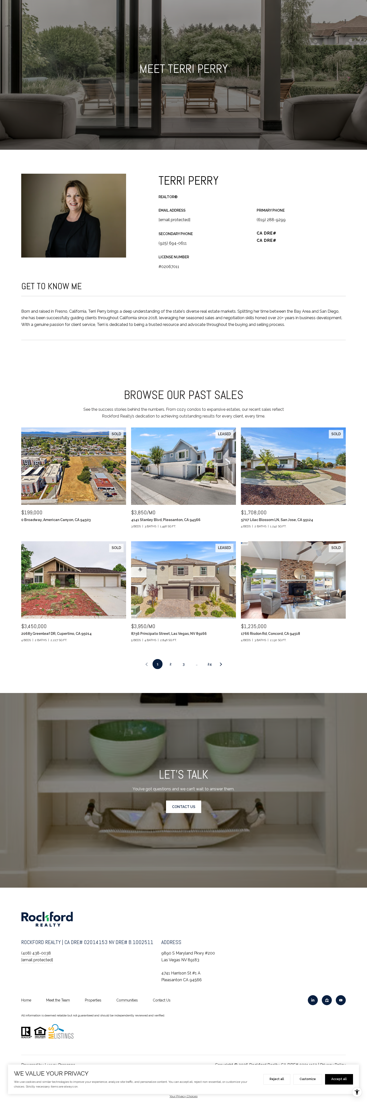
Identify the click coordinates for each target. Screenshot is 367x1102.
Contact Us (162, 1000)
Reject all (277, 1079)
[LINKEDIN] (313, 1000)
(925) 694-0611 (173, 243)
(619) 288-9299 (271, 219)
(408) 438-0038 (36, 953)
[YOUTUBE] (341, 1000)
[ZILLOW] (327, 1000)
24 (209, 664)
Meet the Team (58, 1000)
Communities (127, 1000)
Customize (308, 1079)
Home (26, 1000)
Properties (93, 1000)
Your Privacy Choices (183, 1096)
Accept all (339, 1079)
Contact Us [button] (183, 807)
